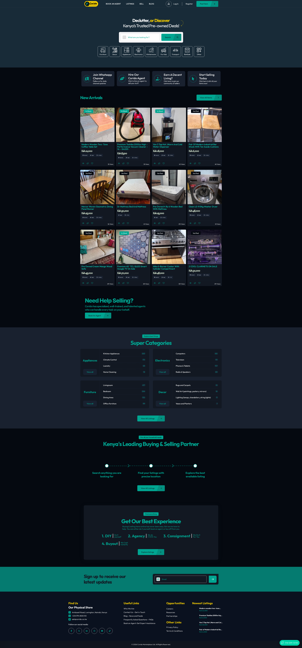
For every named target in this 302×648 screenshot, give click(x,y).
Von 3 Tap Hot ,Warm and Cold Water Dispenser (210, 622)
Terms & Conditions (174, 631)
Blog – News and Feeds (133, 616)
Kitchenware (151, 54)
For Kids (164, 54)
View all (90, 372)
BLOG (151, 4)
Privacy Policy (172, 627)
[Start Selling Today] (193, 78)
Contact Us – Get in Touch (134, 612)
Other (199, 54)
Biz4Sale (187, 54)
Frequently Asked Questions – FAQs (138, 619)
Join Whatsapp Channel (102, 76)
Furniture (103, 54)
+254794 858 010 (79, 616)
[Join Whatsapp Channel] (87, 78)
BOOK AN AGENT (113, 4)
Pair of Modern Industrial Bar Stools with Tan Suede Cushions (210, 629)
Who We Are (129, 608)
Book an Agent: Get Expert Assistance (139, 623)
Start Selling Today (206, 76)
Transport (175, 54)
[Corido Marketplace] (91, 4)
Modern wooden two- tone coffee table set (209, 608)
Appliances (127, 54)
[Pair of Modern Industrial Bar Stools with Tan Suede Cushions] (194, 631)
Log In (175, 4)
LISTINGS (130, 4)
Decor (114, 54)
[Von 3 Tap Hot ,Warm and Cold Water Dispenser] (194, 624)
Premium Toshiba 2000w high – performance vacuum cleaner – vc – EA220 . (210, 615)
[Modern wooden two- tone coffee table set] (194, 609)
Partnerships (171, 616)
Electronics (138, 54)
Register (189, 4)
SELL (141, 4)
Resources (170, 612)
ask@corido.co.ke (79, 619)
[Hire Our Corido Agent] (122, 78)
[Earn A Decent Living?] (157, 78)
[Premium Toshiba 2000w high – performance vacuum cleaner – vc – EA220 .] (194, 616)
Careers (169, 609)
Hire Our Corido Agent (136, 76)
